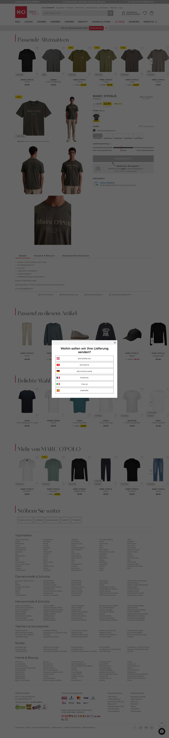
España (84, 390)
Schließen (115, 342)
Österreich (84, 359)
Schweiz (84, 365)
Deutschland (84, 371)
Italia (84, 384)
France (84, 378)
